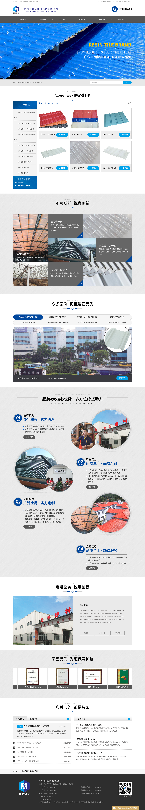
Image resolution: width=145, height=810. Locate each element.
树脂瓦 (24, 82)
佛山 (89, 802)
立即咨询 (62, 134)
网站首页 (23, 19)
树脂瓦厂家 (31, 82)
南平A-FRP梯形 (47, 168)
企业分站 (101, 1)
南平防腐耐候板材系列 (25, 162)
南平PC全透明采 (109, 168)
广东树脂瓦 (39, 82)
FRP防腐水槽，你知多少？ (26, 752)
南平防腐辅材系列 (23, 173)
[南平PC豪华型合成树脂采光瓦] (85, 152)
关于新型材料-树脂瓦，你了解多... (37, 726)
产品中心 (43, 19)
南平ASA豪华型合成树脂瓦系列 (24, 115)
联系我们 (121, 19)
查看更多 (122, 378)
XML (116, 1)
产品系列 (118, 633)
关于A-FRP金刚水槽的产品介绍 (28, 761)
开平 (82, 802)
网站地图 (108, 1)
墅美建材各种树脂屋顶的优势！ (28, 747)
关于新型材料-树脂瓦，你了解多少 (29, 743)
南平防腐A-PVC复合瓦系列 (26, 123)
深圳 (96, 802)
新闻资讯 (82, 19)
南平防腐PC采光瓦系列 (25, 151)
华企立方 (50, 796)
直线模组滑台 (34, 771)
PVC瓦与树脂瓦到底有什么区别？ (89, 725)
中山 (103, 802)
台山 (78, 802)
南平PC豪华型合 (78, 168)
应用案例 (62, 19)
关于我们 (102, 19)
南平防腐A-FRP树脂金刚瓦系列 (24, 137)
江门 (71, 802)
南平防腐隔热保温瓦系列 (26, 156)
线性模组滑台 (24, 771)
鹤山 (85, 802)
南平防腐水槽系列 (23, 167)
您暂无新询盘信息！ (125, 1)
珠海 (92, 802)
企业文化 (102, 633)
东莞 (100, 802)
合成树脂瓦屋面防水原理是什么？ (89, 753)
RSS (113, 1)
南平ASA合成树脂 (48, 135)
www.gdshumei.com (50, 793)
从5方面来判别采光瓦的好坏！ (27, 756)
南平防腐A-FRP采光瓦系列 (26, 145)
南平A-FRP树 (108, 135)
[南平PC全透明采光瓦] (116, 152)
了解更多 (87, 633)
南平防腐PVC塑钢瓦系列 (26, 129)
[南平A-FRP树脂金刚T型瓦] (116, 119)
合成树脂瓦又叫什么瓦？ (86, 739)
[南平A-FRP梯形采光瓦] (54, 152)
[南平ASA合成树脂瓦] (54, 119)
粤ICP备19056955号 (45, 799)
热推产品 (56, 802)
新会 (75, 802)
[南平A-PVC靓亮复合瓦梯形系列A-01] (85, 119)
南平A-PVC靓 (77, 135)
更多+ (130, 103)
